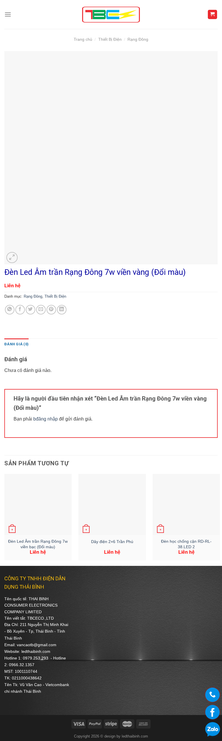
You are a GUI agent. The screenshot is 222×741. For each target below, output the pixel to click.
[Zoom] (12, 257)
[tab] (16, 344)
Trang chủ (83, 39)
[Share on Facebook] (20, 309)
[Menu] (7, 14)
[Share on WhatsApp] (9, 309)
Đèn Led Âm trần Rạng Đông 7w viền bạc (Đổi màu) (38, 544)
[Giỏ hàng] (212, 14)
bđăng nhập (45, 418)
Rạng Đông (137, 39)
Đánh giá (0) (16, 344)
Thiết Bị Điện (110, 39)
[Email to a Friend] (41, 309)
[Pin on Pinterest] (51, 309)
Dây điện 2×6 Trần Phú (112, 541)
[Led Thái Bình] (111, 15)
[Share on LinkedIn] (61, 309)
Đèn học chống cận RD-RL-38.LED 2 (186, 544)
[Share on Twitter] (30, 309)
